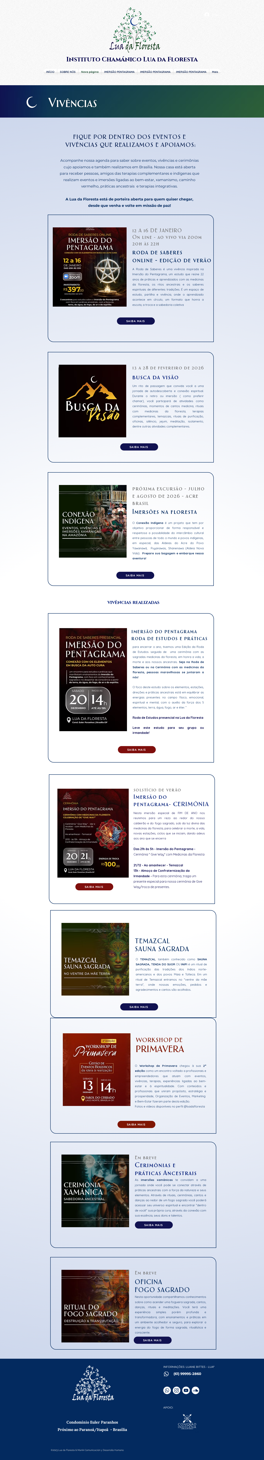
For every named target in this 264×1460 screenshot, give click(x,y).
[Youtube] (186, 1390)
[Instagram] (176, 1390)
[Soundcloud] (195, 1390)
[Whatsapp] (167, 1390)
